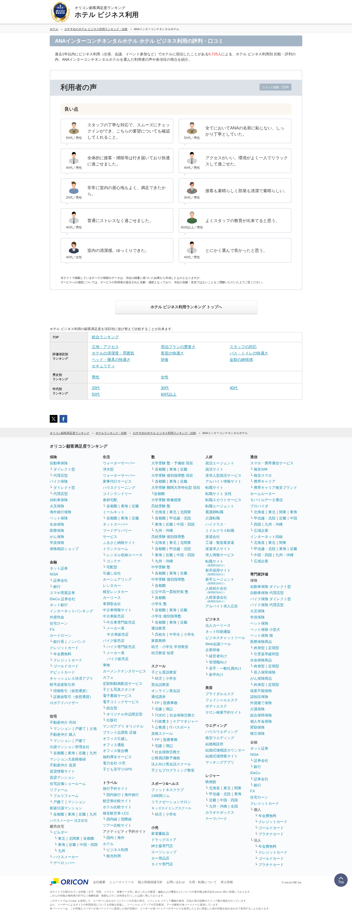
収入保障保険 (264, 672)
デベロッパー (64, 863)
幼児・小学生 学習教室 (169, 647)
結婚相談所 (214, 744)
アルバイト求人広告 (221, 606)
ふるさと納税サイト (119, 542)
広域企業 (261, 530)
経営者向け (218, 656)
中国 (293, 518)
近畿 (82, 753)
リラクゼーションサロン (171, 802)
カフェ (108, 677)
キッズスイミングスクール (171, 808)
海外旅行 (131, 795)
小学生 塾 (159, 604)
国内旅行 (113, 795)
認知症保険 (259, 697)
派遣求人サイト (218, 549)
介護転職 (212, 518)
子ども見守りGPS (117, 769)
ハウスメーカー (66, 857)
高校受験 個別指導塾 (168, 537)
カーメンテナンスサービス (124, 671)
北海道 (160, 512)
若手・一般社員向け (225, 668)
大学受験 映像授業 (166, 500)
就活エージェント (219, 463)
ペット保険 (59, 518)
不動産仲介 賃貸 (63, 765)
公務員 (160, 727)
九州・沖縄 (164, 530)
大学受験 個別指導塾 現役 (172, 475)
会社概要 (99, 882)
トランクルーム (115, 549)
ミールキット (113, 512)
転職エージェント (219, 506)
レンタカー (112, 585)
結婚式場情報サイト (221, 756)
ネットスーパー (115, 524)
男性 (95, 377)
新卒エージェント (219, 581)
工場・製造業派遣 (219, 542)
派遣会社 (212, 537)
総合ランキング (105, 337)
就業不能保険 (261, 691)
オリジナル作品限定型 (124, 714)
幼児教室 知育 (162, 653)
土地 (93, 728)
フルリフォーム (66, 796)
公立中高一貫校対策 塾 (169, 592)
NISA (54, 574)
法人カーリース (218, 625)
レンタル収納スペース (124, 555)
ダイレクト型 (64, 469)
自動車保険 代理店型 (267, 593)
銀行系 (58, 642)
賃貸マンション (62, 777)
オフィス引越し (115, 739)
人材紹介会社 (216, 590)
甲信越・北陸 (180, 518)
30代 (165, 388)
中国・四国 (89, 845)
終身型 (259, 648)
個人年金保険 (261, 721)
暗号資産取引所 (62, 684)
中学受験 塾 (160, 567)
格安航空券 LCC (116, 813)
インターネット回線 (266, 537)
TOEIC (160, 715)
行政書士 (162, 721)
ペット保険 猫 (261, 635)
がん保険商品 (261, 678)
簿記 (169, 709)
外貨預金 (57, 617)
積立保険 (257, 733)
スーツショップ (164, 852)
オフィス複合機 (115, 751)
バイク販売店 (113, 641)
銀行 (57, 586)
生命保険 (57, 524)
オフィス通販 (113, 745)
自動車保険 (59, 463)
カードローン (60, 635)
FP (157, 703)
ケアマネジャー (185, 721)
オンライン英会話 (165, 691)
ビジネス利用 (117, 850)
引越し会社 (112, 573)
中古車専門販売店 (120, 622)
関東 (237, 788)
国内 (110, 838)
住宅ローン (59, 623)
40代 (234, 388)
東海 (71, 753)
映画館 (210, 782)
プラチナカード (271, 834)
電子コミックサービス (121, 702)
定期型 (273, 648)
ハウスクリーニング (119, 487)
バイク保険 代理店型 (267, 605)
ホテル (108, 844)
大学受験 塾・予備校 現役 (172, 463)
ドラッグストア (164, 840)
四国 (257, 524)
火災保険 (57, 506)
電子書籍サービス (117, 696)
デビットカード (62, 672)
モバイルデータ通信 (266, 500)
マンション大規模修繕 (68, 759)
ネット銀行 (59, 605)
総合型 (111, 708)
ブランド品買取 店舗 (119, 732)
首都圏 (58, 753)
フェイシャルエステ (221, 700)
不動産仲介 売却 (63, 722)
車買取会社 (112, 604)
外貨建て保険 (261, 703)
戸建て (80, 728)
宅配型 (111, 567)
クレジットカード (64, 648)
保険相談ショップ (64, 549)
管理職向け (218, 662)
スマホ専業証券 (62, 593)
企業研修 (212, 650)
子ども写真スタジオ (119, 689)
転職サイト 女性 (218, 494)
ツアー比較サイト (117, 825)
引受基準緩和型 (266, 654)
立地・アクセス (105, 346)
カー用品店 (160, 858)
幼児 (158, 678)
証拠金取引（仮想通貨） (73, 697)
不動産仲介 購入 (63, 734)
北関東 (74, 838)
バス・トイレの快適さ (249, 353)
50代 (96, 394)
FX (52, 629)
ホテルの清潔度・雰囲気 (113, 353)
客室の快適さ (172, 353)
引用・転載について (203, 882)
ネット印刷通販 (218, 632)
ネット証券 (59, 568)
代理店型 (60, 475)
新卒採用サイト (218, 572)
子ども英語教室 (164, 672)
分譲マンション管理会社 (69, 747)
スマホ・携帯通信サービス (272, 463)
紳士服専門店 (162, 846)
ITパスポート (180, 727)
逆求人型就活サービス (223, 475)
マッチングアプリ (219, 762)
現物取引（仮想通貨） (71, 691)
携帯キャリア (264, 481)
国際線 (126, 819)
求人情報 (227, 882)
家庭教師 (158, 641)
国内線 (111, 819)
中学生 (174, 634)
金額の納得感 (241, 359)
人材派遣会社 (216, 599)
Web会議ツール (218, 644)
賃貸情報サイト (62, 771)
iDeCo (255, 773)
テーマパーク (216, 819)
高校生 (160, 634)
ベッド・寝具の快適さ (111, 359)
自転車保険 (59, 500)
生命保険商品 (261, 660)
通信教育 (158, 628)
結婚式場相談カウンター (225, 750)
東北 (61, 838)
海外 (120, 838)
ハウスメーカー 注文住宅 (69, 820)
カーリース (112, 598)
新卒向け (216, 674)
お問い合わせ (175, 882)
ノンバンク (77, 642)
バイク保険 (59, 481)
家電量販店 (160, 833)
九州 (93, 753)
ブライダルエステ (219, 694)
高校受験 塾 (160, 506)
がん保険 (57, 537)
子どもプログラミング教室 (173, 770)
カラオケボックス (219, 812)
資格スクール (162, 733)
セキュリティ (103, 366)
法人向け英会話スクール (171, 764)
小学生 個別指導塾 (166, 616)
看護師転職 (214, 512)
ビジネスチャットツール (225, 638)
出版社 (111, 720)
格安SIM (260, 469)
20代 (96, 388)
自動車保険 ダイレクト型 (270, 586)
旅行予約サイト (115, 788)
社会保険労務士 (182, 715)
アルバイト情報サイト (223, 481)
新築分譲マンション (66, 808)
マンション (62, 728)
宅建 (158, 709)
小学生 (189, 634)
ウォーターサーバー (119, 463)
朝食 (165, 359)
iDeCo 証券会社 (62, 599)
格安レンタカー (115, 592)
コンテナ (113, 561)
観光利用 (113, 856)
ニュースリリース (121, 882)
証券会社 (60, 580)
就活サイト (214, 469)
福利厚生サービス (117, 757)
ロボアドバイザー (64, 703)
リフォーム (59, 790)
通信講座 (158, 697)
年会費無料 (62, 654)
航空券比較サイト (117, 801)
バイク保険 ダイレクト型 (270, 599)
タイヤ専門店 (162, 864)
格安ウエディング (219, 738)
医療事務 (170, 703)
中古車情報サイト (117, 610)
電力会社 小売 (114, 763)
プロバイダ (259, 506)
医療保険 (57, 530)
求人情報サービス (219, 555)
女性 (165, 377)
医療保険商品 (261, 642)
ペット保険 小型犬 (265, 629)
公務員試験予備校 (165, 758)
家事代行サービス (117, 481)
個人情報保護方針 (150, 882)
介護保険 (257, 709)
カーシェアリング (117, 579)
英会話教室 (160, 684)
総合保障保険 (261, 715)
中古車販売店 (113, 616)
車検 (106, 665)
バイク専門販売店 (120, 647)
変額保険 (257, 727)
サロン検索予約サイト (223, 712)
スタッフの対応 (243, 346)
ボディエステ (216, 706)
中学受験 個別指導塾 (168, 579)
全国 (234, 806)
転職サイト (214, 487)
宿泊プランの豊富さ (178, 346)
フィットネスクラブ (167, 790)
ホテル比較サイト (117, 807)
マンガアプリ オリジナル (123, 726)
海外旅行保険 (60, 512)
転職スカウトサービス (223, 500)
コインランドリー (117, 494)
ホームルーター (262, 494)
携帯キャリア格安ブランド (275, 487)
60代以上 (169, 394)
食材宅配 (110, 500)
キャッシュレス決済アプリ (71, 678)
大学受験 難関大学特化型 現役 (175, 487)
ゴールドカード (66, 666)
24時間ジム (160, 796)
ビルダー (60, 832)
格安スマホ (263, 475)
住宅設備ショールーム (68, 784)
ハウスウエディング (221, 732)
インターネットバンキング (71, 611)
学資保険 (57, 542)
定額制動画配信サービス (123, 683)
